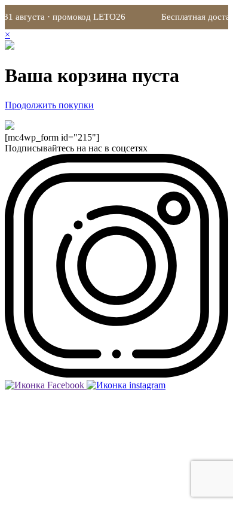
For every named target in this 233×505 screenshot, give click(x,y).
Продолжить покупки (49, 105)
